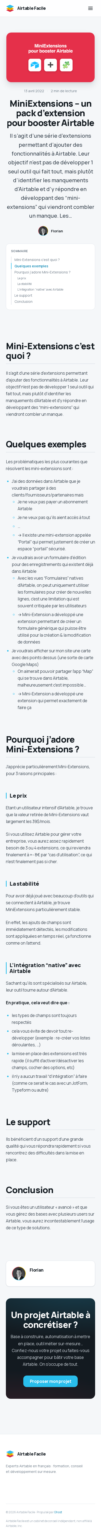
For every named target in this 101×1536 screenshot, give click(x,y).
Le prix (21, 278)
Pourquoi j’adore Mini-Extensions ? (42, 272)
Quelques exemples (31, 266)
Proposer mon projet (50, 1381)
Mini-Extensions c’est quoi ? (37, 259)
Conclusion (23, 301)
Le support (23, 295)
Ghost (58, 1512)
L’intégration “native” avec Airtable (40, 289)
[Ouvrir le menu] (90, 8)
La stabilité (24, 284)
